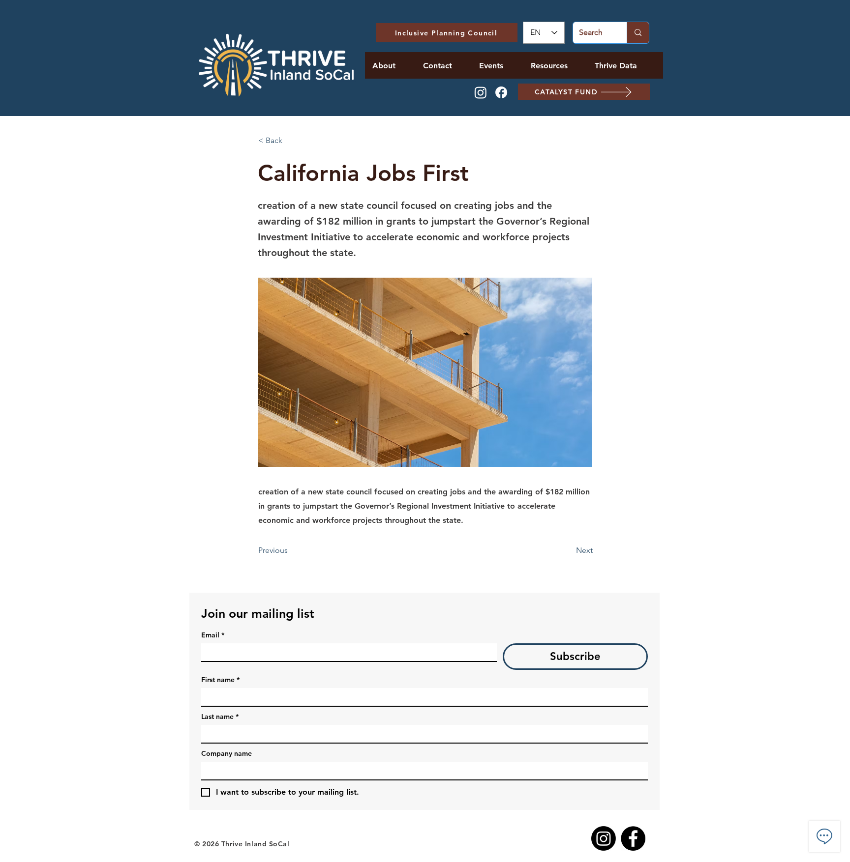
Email (212, 635)
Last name (220, 717)
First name (220, 680)
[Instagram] (480, 92)
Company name (226, 753)
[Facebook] (501, 92)
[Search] (638, 32)
